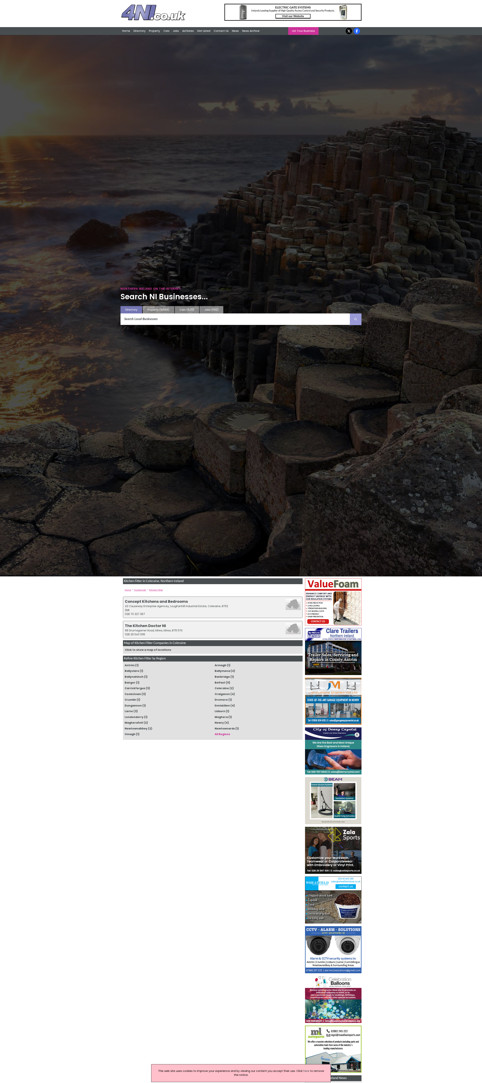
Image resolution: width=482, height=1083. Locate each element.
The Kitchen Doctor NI (145, 625)
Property (154, 31)
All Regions (222, 734)
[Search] (356, 319)
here (306, 1071)
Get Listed (203, 31)
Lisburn (220, 711)
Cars (166, 31)
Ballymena (222, 671)
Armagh (220, 665)
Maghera (221, 717)
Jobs (176, 31)
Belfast (220, 682)
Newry (219, 723)
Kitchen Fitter (156, 589)
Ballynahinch (134, 677)
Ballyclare (132, 671)
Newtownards (225, 728)
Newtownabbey (136, 728)
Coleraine (222, 688)
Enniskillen (222, 705)
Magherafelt (134, 723)
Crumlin (130, 700)
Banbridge (222, 677)
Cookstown (133, 694)
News (235, 31)
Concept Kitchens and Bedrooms (156, 601)
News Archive (250, 31)
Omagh (130, 734)
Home (126, 31)
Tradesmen (140, 589)
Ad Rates (188, 31)
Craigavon (222, 694)
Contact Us (221, 31)
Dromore (221, 700)
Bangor (130, 682)
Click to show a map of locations (148, 650)
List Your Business (303, 31)
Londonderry (134, 717)
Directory (139, 31)
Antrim (130, 665)
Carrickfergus (135, 688)
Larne (129, 711)
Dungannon (133, 705)
